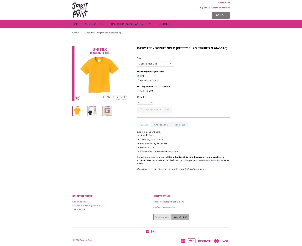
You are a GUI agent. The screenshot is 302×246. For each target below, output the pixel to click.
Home (76, 24)
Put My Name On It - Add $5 (153, 86)
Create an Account (220, 8)
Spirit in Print (86, 240)
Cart (223, 15)
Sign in (203, 8)
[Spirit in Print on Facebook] (147, 232)
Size (139, 58)
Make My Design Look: (150, 71)
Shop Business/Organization (129, 24)
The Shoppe (164, 24)
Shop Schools (94, 24)
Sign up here (180, 217)
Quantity (142, 97)
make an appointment (209, 160)
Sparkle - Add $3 (149, 80)
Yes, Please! (146, 91)
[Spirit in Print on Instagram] (152, 232)
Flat (142, 76)
